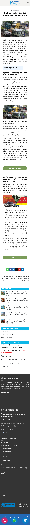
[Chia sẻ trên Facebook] (10, 269)
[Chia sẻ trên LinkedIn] (22, 269)
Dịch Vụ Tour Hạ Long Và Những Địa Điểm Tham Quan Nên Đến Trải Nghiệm (17, 307)
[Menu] (2, 3)
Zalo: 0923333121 (8, 366)
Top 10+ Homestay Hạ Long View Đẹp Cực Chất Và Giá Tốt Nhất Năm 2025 (16, 321)
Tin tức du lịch (15, 10)
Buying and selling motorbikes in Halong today (8, 278)
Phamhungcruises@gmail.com (11, 426)
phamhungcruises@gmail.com (10, 363)
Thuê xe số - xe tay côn (10, 445)
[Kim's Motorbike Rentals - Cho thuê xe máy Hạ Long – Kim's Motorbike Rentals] (15, 3)
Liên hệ (5, 457)
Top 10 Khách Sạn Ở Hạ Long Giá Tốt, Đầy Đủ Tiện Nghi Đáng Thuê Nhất (17, 314)
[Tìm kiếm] (28, 2)
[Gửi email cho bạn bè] (16, 269)
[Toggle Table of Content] (20, 68)
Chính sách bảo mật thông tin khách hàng (14, 468)
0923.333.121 (7, 356)
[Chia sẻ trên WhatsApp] (7, 269)
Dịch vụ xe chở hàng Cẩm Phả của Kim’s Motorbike (22, 278)
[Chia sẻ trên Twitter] (13, 269)
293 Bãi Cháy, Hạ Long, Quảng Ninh (13, 359)
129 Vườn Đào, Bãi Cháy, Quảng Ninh (12, 423)
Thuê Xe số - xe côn (7, 334)
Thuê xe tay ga (7, 448)
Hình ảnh (5, 454)
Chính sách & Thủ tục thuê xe (10, 465)
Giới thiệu (5, 442)
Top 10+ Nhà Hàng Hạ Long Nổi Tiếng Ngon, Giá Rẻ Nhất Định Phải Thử (17, 300)
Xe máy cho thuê (6, 337)
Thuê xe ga (4, 331)
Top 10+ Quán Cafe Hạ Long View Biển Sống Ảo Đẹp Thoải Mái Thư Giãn (17, 293)
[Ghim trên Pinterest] (19, 269)
